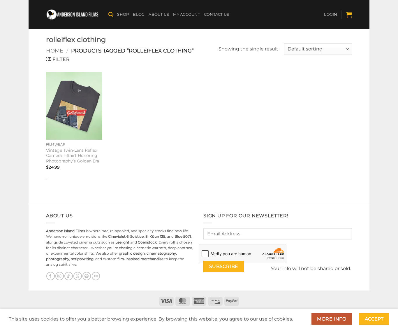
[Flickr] (96, 276)
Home (54, 50)
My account (186, 14)
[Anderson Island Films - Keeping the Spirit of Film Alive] (73, 14)
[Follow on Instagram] (59, 276)
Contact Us (216, 14)
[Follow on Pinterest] (86, 276)
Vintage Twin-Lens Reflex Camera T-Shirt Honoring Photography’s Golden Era (72, 156)
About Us (159, 14)
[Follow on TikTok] (68, 276)
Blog (139, 14)
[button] (110, 14)
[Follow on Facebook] (50, 276)
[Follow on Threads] (77, 276)
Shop (123, 14)
